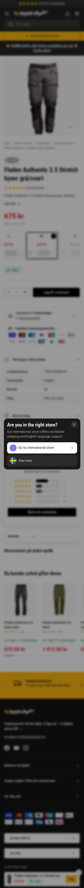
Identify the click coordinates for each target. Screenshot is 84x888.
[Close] (74, 424)
